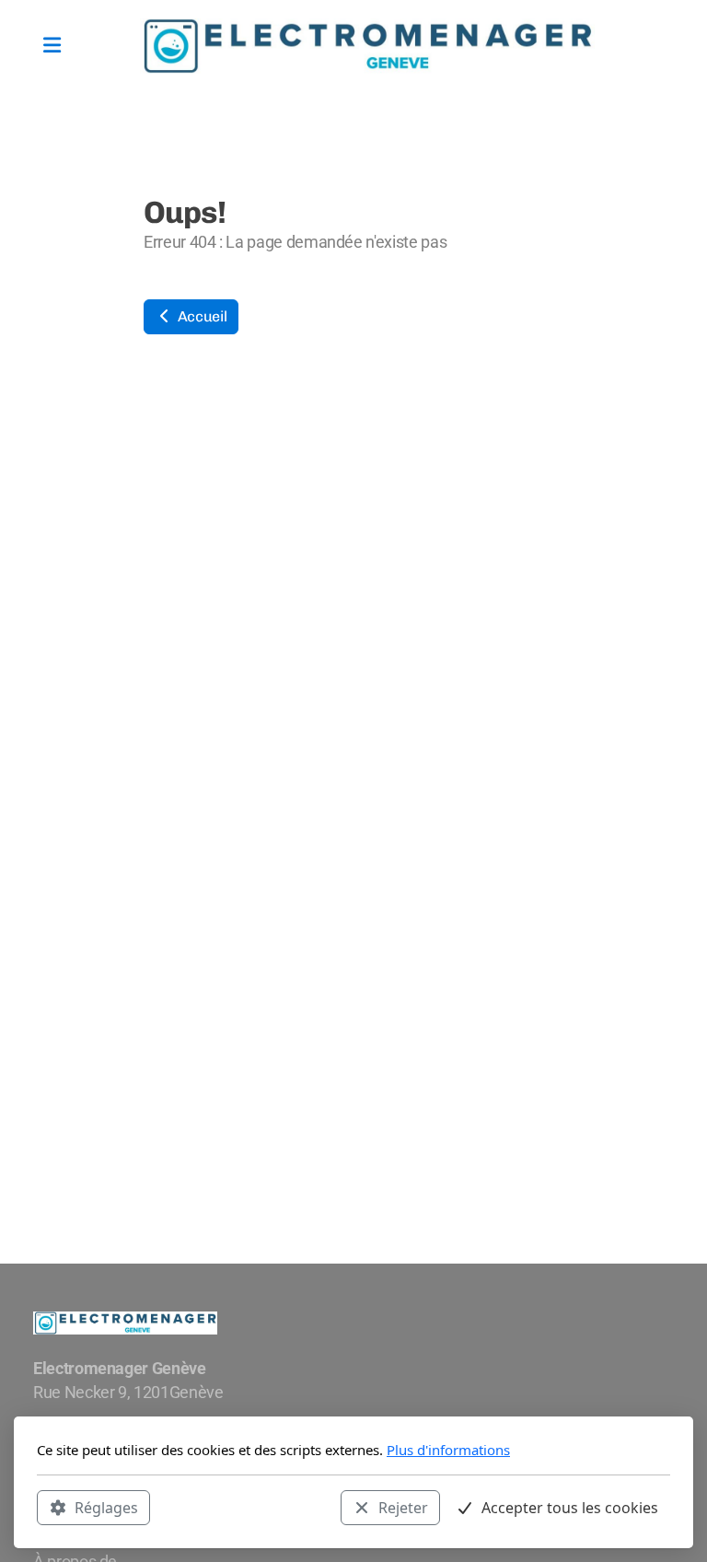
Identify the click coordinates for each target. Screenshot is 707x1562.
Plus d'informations (448, 1449)
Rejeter (403, 1508)
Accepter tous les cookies (569, 1508)
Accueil (200, 316)
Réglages (106, 1508)
